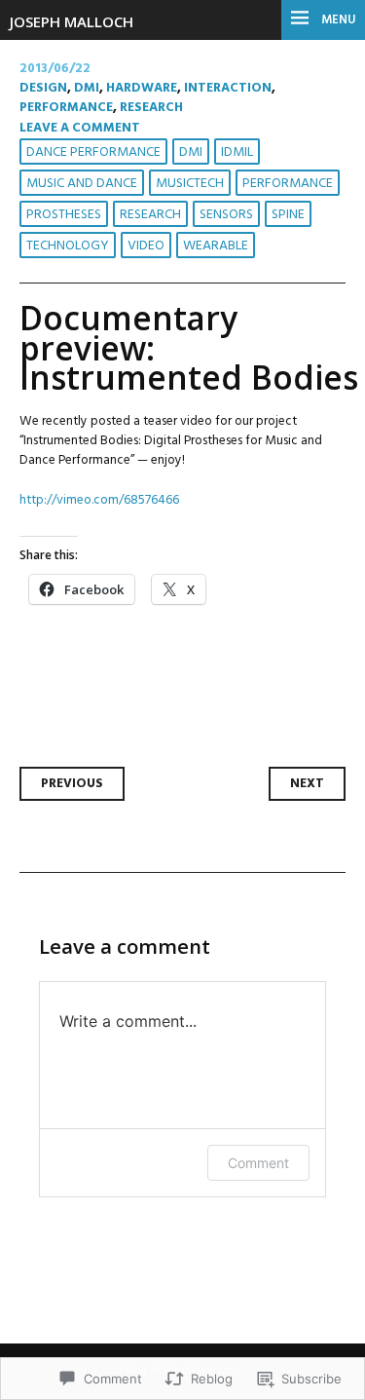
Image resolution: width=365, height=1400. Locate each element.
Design (43, 88)
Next (307, 784)
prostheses (63, 215)
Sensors (226, 215)
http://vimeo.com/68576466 (99, 500)
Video (146, 246)
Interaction (228, 88)
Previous (72, 784)
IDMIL (237, 152)
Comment (258, 1162)
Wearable (215, 246)
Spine (288, 215)
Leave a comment (79, 128)
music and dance (81, 183)
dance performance (93, 152)
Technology (67, 246)
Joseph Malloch (71, 21)
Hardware (141, 88)
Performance (66, 107)
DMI (86, 88)
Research (151, 107)
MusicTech (190, 183)
